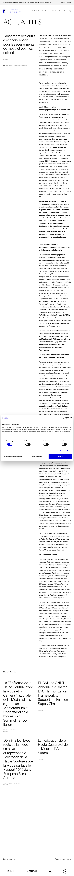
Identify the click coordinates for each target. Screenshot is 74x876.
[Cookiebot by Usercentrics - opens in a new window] (64, 418)
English (69, 2)
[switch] (28, 444)
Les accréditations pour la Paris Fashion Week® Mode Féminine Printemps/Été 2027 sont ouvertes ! (27, 2)
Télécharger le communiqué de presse (16, 66)
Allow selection (37, 456)
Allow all (60, 456)
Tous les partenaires (63, 859)
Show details (64, 451)
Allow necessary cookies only (13, 456)
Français (63, 2)
